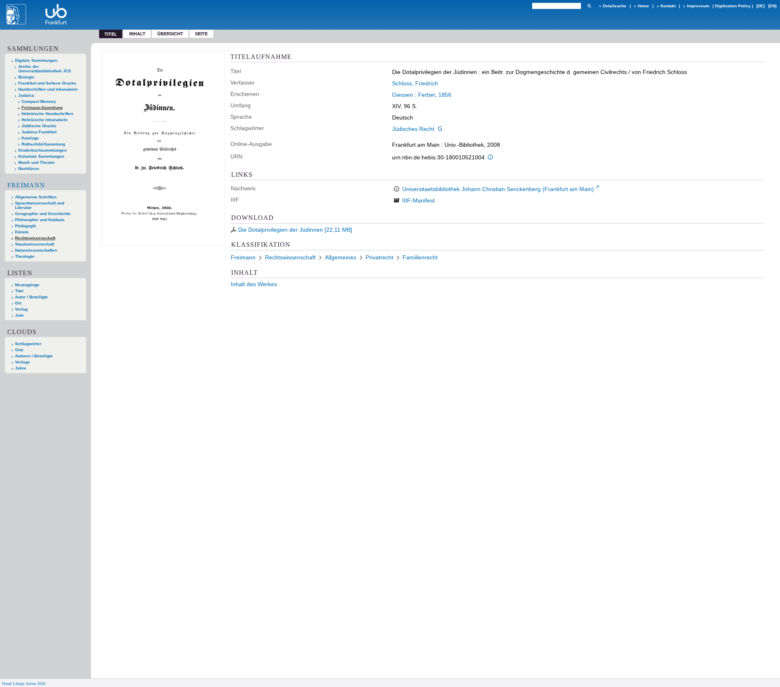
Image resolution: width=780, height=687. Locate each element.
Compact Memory (39, 101)
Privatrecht (379, 257)
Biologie (26, 77)
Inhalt (137, 33)
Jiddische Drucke (39, 126)
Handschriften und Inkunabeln (48, 89)
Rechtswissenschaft (35, 238)
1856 (444, 94)
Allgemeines (340, 257)
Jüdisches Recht (413, 129)
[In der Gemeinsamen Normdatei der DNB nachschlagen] (440, 129)
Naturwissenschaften (36, 250)
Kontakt (668, 6)
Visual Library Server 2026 (24, 683)
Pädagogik (25, 226)
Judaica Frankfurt (39, 132)
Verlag (21, 309)
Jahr (19, 315)
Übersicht (170, 33)
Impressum (698, 6)
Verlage (22, 362)
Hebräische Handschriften (47, 113)
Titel (19, 291)
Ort (18, 303)
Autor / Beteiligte (31, 297)
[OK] (589, 5)
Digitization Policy (733, 6)
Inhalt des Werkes (254, 284)
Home (643, 6)
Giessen (402, 94)
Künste (22, 232)
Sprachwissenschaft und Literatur (39, 205)
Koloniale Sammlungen (41, 156)
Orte (19, 350)
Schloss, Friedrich (415, 83)
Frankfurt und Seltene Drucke (47, 83)
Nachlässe (28, 168)
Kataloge (30, 138)
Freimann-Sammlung (42, 107)
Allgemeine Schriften (35, 197)
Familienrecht (420, 257)
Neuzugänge (27, 285)
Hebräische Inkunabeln (44, 119)
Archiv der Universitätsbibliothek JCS (44, 68)
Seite (201, 33)
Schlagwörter (28, 343)
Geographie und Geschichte (43, 213)
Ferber (426, 94)
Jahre (20, 368)
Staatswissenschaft (34, 244)
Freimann (26, 185)
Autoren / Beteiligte (34, 356)
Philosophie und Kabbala (40, 219)
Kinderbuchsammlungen (42, 150)
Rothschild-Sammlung (43, 144)
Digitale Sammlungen (36, 60)
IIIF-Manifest (418, 200)
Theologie (25, 256)
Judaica (26, 95)
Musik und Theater (36, 162)
